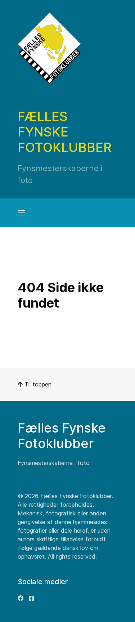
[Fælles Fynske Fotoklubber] (49, 48)
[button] (21, 212)
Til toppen (37, 384)
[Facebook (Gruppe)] (31, 598)
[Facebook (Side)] (20, 598)
